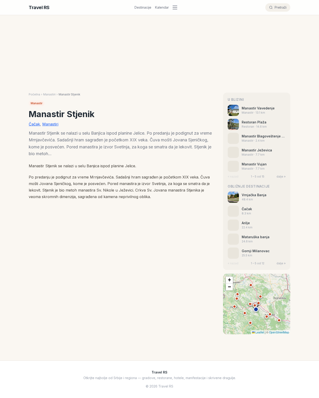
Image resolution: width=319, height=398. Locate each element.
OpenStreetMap (279, 332)
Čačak (34, 124)
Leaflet (259, 332)
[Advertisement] (159, 57)
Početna (34, 94)
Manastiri (49, 94)
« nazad (233, 176)
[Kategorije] (176, 7)
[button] (256, 309)
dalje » (281, 176)
